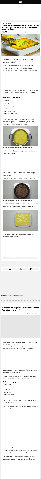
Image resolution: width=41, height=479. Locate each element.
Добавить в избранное (19, 257)
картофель (17, 274)
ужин (22, 274)
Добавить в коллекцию (32, 257)
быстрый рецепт (4, 274)
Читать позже (8, 257)
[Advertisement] (20, 12)
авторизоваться (20, 295)
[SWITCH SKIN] (38, 2)
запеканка (11, 274)
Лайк (10, 269)
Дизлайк (30, 269)
